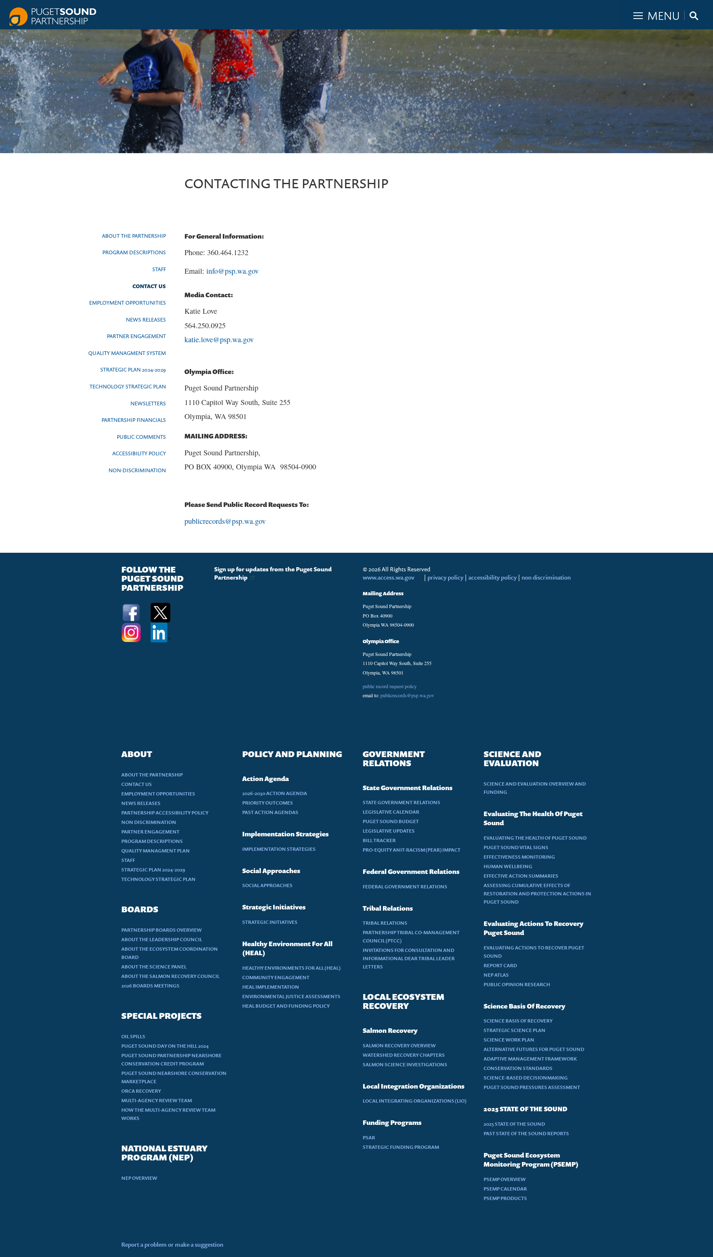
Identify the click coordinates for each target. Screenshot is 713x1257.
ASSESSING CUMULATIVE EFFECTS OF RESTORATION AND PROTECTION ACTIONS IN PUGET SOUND (537, 893)
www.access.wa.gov (388, 577)
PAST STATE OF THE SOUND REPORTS (526, 1133)
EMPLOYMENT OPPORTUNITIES (127, 302)
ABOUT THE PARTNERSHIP (134, 235)
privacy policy (446, 577)
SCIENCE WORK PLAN (509, 1039)
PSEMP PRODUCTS (505, 1198)
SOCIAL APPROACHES (267, 885)
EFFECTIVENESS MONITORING (519, 856)
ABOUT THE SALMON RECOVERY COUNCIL (170, 976)
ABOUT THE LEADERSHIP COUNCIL (161, 939)
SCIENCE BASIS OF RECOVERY (518, 1020)
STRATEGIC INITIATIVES (269, 922)
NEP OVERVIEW (139, 1177)
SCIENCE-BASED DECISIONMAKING (526, 1077)
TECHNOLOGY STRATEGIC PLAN (128, 386)
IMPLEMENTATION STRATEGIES (279, 848)
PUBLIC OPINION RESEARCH (517, 984)
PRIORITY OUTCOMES (267, 802)
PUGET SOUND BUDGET (391, 821)
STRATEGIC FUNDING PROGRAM (401, 1146)
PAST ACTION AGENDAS (270, 812)
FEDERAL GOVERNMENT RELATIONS (405, 886)
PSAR (369, 1137)
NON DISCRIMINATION (148, 822)
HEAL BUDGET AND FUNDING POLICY (286, 1005)
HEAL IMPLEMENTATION (270, 986)
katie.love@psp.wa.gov (219, 339)
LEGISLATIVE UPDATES (389, 830)
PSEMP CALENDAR (505, 1188)
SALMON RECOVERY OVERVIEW (399, 1045)
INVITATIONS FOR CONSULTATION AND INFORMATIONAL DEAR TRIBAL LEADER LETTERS (409, 958)
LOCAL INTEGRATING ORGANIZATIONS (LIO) (415, 1100)
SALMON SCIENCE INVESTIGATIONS (405, 1064)
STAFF (159, 269)
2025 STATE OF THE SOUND (514, 1123)
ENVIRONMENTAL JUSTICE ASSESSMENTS (291, 996)
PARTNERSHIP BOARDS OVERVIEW (161, 929)
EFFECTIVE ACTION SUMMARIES (521, 875)
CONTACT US (149, 286)
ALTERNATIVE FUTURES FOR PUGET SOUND (534, 1049)
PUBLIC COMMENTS (141, 436)
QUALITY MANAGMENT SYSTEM (127, 353)
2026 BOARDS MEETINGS (150, 985)
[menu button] (667, 14)
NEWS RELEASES (146, 319)
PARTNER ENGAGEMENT (136, 336)
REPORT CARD (500, 965)
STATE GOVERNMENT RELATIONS (401, 802)
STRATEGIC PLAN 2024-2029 (133, 369)
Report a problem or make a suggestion (172, 1244)
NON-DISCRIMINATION (137, 470)
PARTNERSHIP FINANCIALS (134, 420)
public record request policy (390, 686)
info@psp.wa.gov (232, 271)
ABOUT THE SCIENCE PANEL (154, 966)
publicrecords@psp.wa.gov (225, 521)
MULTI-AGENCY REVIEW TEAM (156, 1100)
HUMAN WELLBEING (508, 866)
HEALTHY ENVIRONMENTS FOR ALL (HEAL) (291, 967)
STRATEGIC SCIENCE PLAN (514, 1030)
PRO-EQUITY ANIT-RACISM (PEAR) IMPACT (411, 849)
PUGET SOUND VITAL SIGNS (516, 847)
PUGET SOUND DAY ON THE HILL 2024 (165, 1045)
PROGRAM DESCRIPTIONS (134, 252)
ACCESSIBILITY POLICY (139, 453)
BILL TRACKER (379, 840)
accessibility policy (492, 577)
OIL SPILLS (133, 1036)
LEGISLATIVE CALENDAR (391, 811)
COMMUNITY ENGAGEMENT (275, 977)
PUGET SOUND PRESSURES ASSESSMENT (532, 1087)
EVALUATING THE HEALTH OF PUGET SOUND (535, 837)
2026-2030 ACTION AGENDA (274, 793)
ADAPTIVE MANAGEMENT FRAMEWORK (530, 1058)
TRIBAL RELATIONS (385, 922)
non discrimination (546, 577)
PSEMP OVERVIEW (505, 1179)
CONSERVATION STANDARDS (518, 1068)
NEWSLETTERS (148, 403)
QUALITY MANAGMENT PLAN (155, 850)
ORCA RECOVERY (141, 1090)
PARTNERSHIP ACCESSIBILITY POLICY (164, 812)
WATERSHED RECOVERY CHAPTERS (404, 1054)
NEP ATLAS (496, 974)
